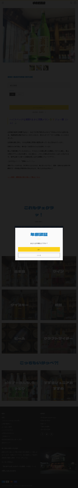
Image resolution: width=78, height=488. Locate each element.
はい (39, 249)
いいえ (39, 255)
